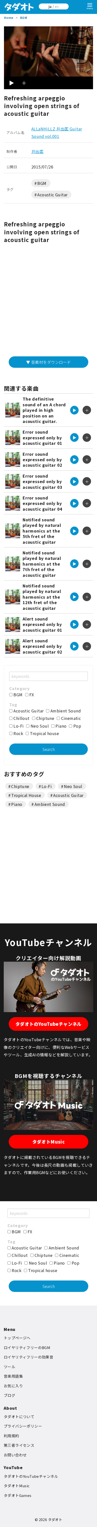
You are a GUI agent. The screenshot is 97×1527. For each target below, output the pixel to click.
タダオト (55, 1519)
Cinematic (70, 718)
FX (31, 695)
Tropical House (26, 795)
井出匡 (37, 151)
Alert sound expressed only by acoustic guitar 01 (42, 624)
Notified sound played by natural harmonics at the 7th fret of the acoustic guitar (42, 564)
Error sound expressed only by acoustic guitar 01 (42, 437)
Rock (17, 733)
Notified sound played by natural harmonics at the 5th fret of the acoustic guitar (42, 531)
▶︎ (11, 82)
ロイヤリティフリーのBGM (27, 1347)
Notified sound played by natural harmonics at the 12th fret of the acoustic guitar (42, 597)
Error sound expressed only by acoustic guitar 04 (42, 503)
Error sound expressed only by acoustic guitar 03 (42, 481)
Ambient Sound (65, 711)
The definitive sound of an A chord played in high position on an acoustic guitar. (44, 410)
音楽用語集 (13, 1376)
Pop (76, 726)
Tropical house (44, 733)
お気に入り (13, 1385)
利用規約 (11, 1435)
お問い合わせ (15, 1454)
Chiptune (44, 718)
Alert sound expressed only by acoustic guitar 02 (42, 646)
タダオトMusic (48, 1141)
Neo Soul (39, 726)
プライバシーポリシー (23, 1426)
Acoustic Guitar (52, 195)
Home (8, 17)
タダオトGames (18, 1495)
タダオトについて (19, 1416)
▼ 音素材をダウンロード (48, 362)
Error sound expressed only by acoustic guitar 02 (42, 459)
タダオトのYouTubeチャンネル (48, 1024)
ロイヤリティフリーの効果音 (28, 1357)
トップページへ (17, 1337)
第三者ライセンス (19, 1445)
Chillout (21, 718)
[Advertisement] (48, 301)
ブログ (9, 1395)
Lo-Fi (18, 726)
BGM (23, 17)
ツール (9, 1366)
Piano (60, 726)
